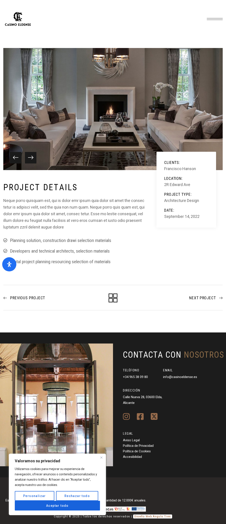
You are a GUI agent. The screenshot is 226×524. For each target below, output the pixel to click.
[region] (57, 484)
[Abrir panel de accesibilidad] (9, 264)
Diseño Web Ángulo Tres (152, 516)
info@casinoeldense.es (180, 377)
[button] (15, 157)
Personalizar (34, 496)
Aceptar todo (57, 505)
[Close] (101, 457)
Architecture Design (181, 200)
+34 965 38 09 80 (135, 377)
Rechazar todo (77, 496)
